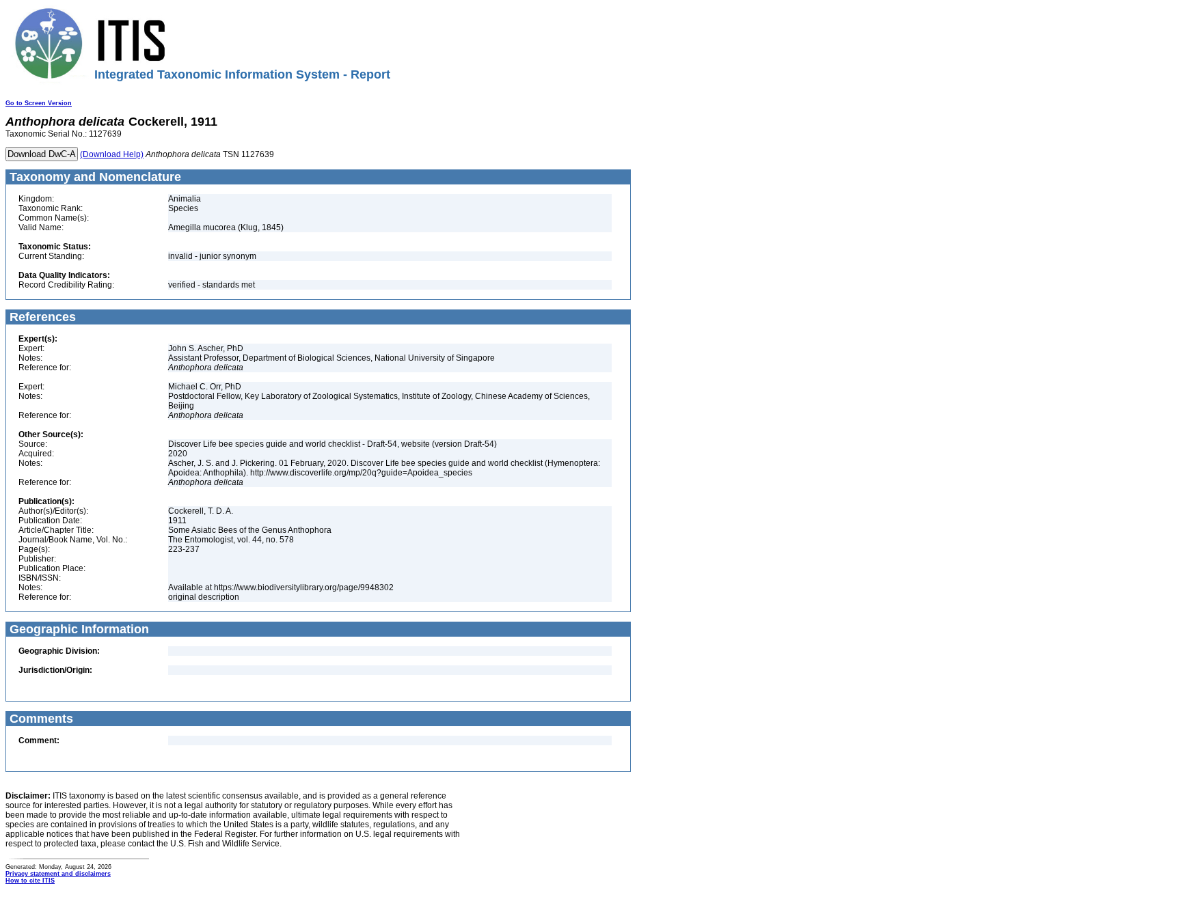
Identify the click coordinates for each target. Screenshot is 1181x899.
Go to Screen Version (38, 103)
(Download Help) (112, 154)
